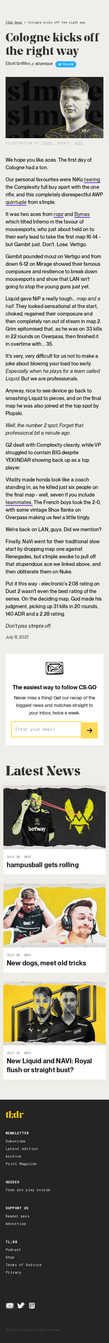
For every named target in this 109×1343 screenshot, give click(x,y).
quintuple (16, 202)
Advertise (16, 1224)
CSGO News (14, 22)
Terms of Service (24, 1265)
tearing (92, 179)
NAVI (79, 143)
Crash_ (48, 143)
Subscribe (15, 1141)
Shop (10, 1257)
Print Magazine (21, 1164)
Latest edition (22, 1149)
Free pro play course (28, 1190)
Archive (14, 1156)
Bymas (82, 214)
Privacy (13, 1272)
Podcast (13, 1250)
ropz (58, 214)
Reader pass (17, 1216)
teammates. (19, 502)
